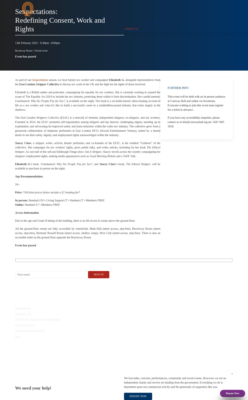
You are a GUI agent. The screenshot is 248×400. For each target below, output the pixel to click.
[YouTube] (132, 21)
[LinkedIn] (146, 21)
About (147, 29)
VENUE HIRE (182, 29)
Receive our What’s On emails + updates (43, 264)
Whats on (131, 29)
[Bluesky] (155, 21)
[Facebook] (125, 21)
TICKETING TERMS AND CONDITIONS (37, 320)
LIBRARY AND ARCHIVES (30, 331)
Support (163, 29)
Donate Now (232, 393)
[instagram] (139, 21)
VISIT (221, 29)
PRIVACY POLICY (25, 325)
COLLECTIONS (204, 29)
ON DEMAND (23, 308)
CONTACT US (23, 314)
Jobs (17, 336)
